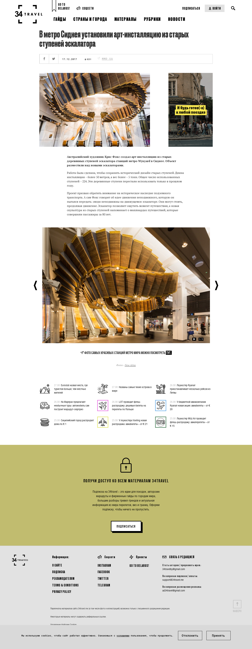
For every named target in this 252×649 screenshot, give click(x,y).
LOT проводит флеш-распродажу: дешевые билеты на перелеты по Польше (129, 405)
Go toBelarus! (64, 6)
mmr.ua (107, 59)
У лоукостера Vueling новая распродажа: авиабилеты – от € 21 (130, 422)
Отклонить (190, 635)
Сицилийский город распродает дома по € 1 (74, 422)
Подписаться (191, 8)
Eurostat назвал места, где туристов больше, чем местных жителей (71, 389)
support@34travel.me (173, 579)
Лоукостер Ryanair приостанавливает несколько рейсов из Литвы (190, 389)
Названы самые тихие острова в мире (131, 388)
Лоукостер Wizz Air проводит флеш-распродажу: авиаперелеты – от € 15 (190, 422)
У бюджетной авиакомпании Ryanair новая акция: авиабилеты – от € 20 (190, 405)
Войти (217, 8)
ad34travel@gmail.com (173, 590)
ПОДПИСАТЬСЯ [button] (126, 526)
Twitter (103, 578)
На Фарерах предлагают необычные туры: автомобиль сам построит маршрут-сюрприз (71, 405)
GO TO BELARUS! (139, 565)
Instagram (104, 565)
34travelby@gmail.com (173, 569)
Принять (218, 635)
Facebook (104, 572)
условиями (123, 635)
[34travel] (28, 14)
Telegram (104, 585)
